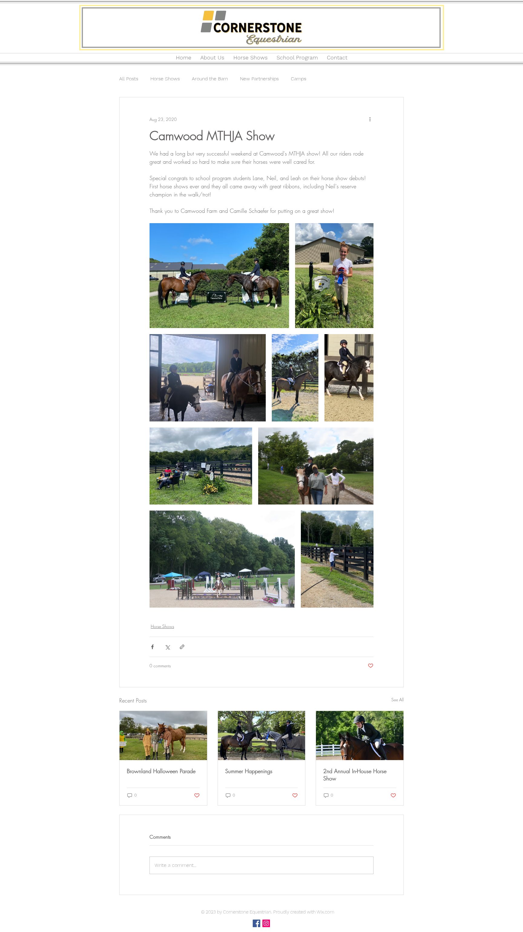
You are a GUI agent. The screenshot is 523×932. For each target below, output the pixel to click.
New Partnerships (259, 79)
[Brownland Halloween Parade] (163, 735)
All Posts (128, 79)
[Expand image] (219, 275)
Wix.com (325, 912)
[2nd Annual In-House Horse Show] (359, 735)
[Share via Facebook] (152, 647)
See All (397, 699)
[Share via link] (182, 647)
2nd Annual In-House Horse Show (354, 774)
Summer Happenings (248, 771)
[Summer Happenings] (261, 735)
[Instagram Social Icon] (266, 923)
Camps (298, 79)
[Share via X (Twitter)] (167, 647)
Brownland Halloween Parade (161, 771)
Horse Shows (165, 79)
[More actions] (369, 119)
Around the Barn (210, 79)
